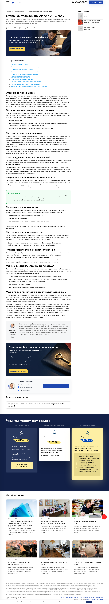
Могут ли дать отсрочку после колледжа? (24, 72)
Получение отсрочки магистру (20, 76)
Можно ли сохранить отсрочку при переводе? (25, 84)
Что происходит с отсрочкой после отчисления (26, 81)
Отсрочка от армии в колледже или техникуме (25, 67)
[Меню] (8, 2)
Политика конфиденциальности (69, 597)
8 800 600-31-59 (79, 2)
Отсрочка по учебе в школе (19, 64)
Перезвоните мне (96, 2)
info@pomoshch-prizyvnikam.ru (94, 599)
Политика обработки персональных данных (90, 597)
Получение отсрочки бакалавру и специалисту (25, 74)
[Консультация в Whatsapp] (104, 516)
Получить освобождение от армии (22, 69)
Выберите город (23, 2)
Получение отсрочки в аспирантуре (22, 79)
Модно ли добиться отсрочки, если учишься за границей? (29, 86)
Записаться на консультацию (21, 465)
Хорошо (89, 601)
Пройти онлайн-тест (16, 48)
